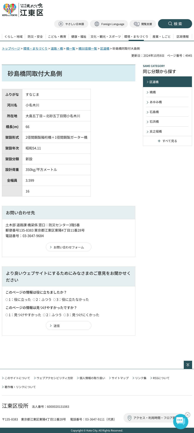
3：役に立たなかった (72, 299)
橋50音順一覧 (87, 48)
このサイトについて (17, 378)
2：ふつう (44, 299)
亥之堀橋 (156, 131)
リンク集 (140, 378)
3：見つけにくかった (83, 314)
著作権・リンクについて (20, 387)
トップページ (11, 48)
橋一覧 (70, 48)
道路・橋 (57, 48)
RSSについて (161, 378)
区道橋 (104, 48)
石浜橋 (154, 121)
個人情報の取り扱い (92, 378)
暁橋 (153, 92)
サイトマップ (120, 378)
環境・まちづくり (35, 48)
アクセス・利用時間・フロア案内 (156, 417)
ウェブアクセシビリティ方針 (55, 378)
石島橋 (154, 111)
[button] (109, 24)
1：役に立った (20, 299)
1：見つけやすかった (25, 314)
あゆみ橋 (156, 102)
